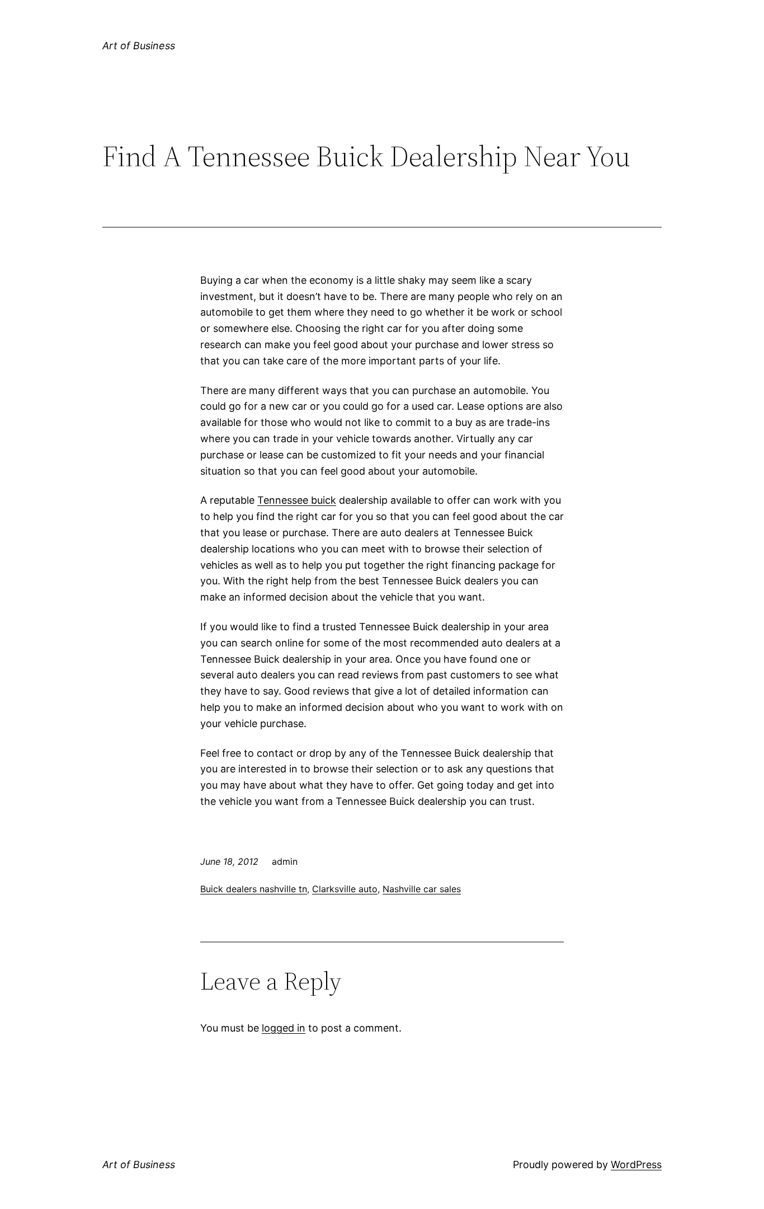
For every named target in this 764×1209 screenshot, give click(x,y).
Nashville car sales (422, 888)
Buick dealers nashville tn (253, 888)
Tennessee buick (296, 500)
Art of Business (138, 45)
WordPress (636, 1164)
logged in (283, 1028)
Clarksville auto (345, 888)
